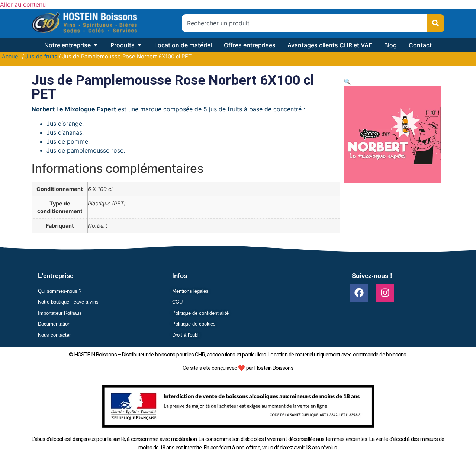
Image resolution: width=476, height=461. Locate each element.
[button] (347, 81)
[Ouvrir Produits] (139, 45)
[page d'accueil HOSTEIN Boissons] (84, 23)
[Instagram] (385, 293)
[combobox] (304, 23)
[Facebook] (359, 293)
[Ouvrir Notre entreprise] (96, 45)
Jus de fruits (41, 56)
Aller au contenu (23, 4)
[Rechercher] (435, 23)
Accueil (11, 56)
